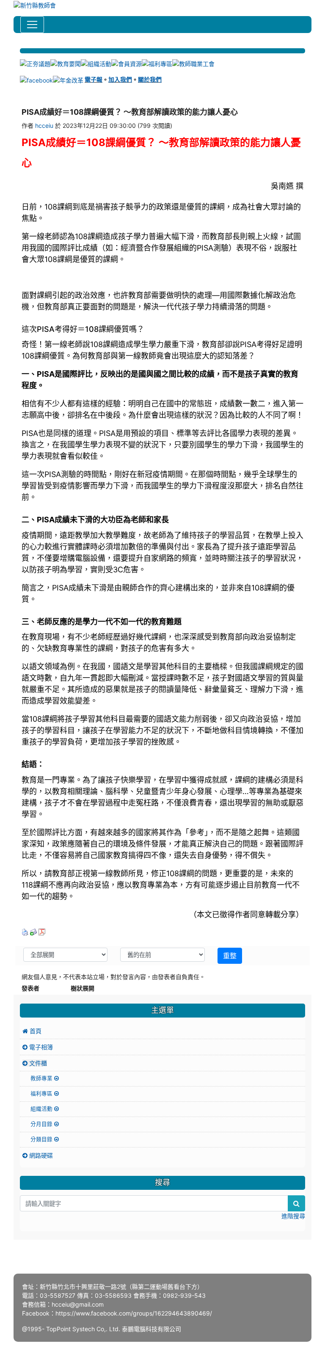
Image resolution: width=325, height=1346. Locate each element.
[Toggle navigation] (32, 24)
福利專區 (42, 1093)
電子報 (93, 79)
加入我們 (120, 79)
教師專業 (42, 1078)
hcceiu (44, 125)
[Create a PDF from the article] (42, 931)
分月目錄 (42, 1124)
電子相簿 (40, 1047)
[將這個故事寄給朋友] (33, 931)
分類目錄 (42, 1139)
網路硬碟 (40, 1155)
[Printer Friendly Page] (25, 931)
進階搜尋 (293, 1215)
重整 (230, 956)
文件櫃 (37, 1063)
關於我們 (150, 79)
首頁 (34, 1030)
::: (21, 45)
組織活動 (42, 1109)
